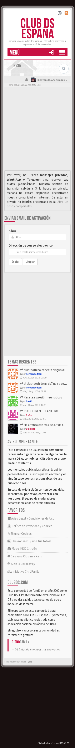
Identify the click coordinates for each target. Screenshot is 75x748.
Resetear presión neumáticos (42, 397)
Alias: (12, 231)
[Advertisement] (37, 129)
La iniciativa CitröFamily (24, 571)
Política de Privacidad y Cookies (31, 526)
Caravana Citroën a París (26, 556)
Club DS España (37, 29)
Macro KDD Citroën (24, 549)
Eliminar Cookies (21, 534)
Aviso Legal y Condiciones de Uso (32, 518)
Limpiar (30, 261)
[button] (51, 52)
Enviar (15, 261)
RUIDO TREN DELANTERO (40, 411)
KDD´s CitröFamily (22, 564)
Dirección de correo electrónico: (31, 245)
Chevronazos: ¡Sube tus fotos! (31, 541)
